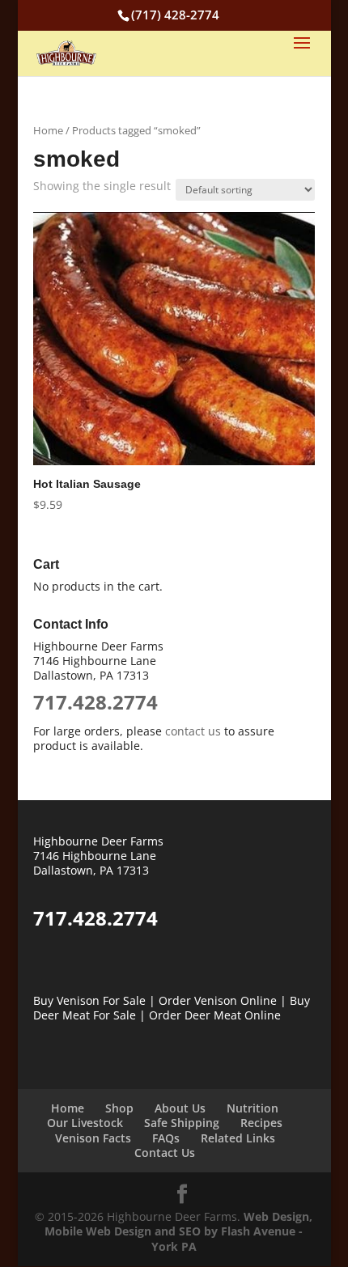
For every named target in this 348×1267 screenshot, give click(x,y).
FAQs (166, 1138)
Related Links (238, 1138)
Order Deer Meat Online (215, 1015)
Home (48, 130)
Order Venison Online (218, 1000)
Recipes (261, 1122)
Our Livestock (85, 1122)
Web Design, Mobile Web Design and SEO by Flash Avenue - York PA (178, 1231)
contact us (193, 731)
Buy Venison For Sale (89, 1000)
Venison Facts (93, 1138)
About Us (180, 1108)
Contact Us (164, 1152)
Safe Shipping (181, 1122)
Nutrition (252, 1108)
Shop (119, 1108)
